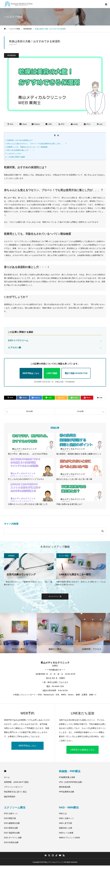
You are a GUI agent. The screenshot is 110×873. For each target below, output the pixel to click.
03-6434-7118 (58, 686)
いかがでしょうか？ (14, 154)
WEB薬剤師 (11, 55)
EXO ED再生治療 (11, 842)
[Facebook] (45, 855)
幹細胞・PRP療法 (69, 771)
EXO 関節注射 (10, 818)
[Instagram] (52, 855)
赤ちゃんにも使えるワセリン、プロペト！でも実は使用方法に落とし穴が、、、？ (36, 144)
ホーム (7, 777)
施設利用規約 (9, 796)
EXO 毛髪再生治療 (12, 833)
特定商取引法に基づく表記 (15, 792)
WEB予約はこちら (31, 373)
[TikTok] (56, 855)
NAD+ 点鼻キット (66, 818)
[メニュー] (106, 4)
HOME (5, 771)
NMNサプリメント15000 (69, 838)
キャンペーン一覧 (55, 596)
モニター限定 (64, 556)
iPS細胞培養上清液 (67, 777)
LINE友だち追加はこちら (82, 750)
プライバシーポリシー (13, 787)
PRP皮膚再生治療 (66, 792)
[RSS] (63, 855)
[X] (49, 855)
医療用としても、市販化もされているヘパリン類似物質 (26, 147)
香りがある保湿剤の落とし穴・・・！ (20, 150)
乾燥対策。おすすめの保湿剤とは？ (19, 140)
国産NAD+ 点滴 (65, 828)
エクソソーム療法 (14, 807)
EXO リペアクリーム (55, 340)
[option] (29, 570)
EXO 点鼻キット (11, 813)
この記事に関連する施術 (15, 157)
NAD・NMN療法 (69, 807)
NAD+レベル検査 (66, 833)
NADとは (63, 813)
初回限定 (11, 556)
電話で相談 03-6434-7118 (76, 373)
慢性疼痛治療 (64, 787)
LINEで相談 (52, 373)
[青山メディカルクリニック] (18, 4)
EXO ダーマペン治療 (13, 838)
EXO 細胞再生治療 (12, 823)
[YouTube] (60, 855)
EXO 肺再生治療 (11, 828)
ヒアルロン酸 (55, 347)
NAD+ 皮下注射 (65, 823)
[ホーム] (5, 29)
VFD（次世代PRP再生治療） (71, 782)
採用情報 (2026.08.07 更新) (16, 782)
